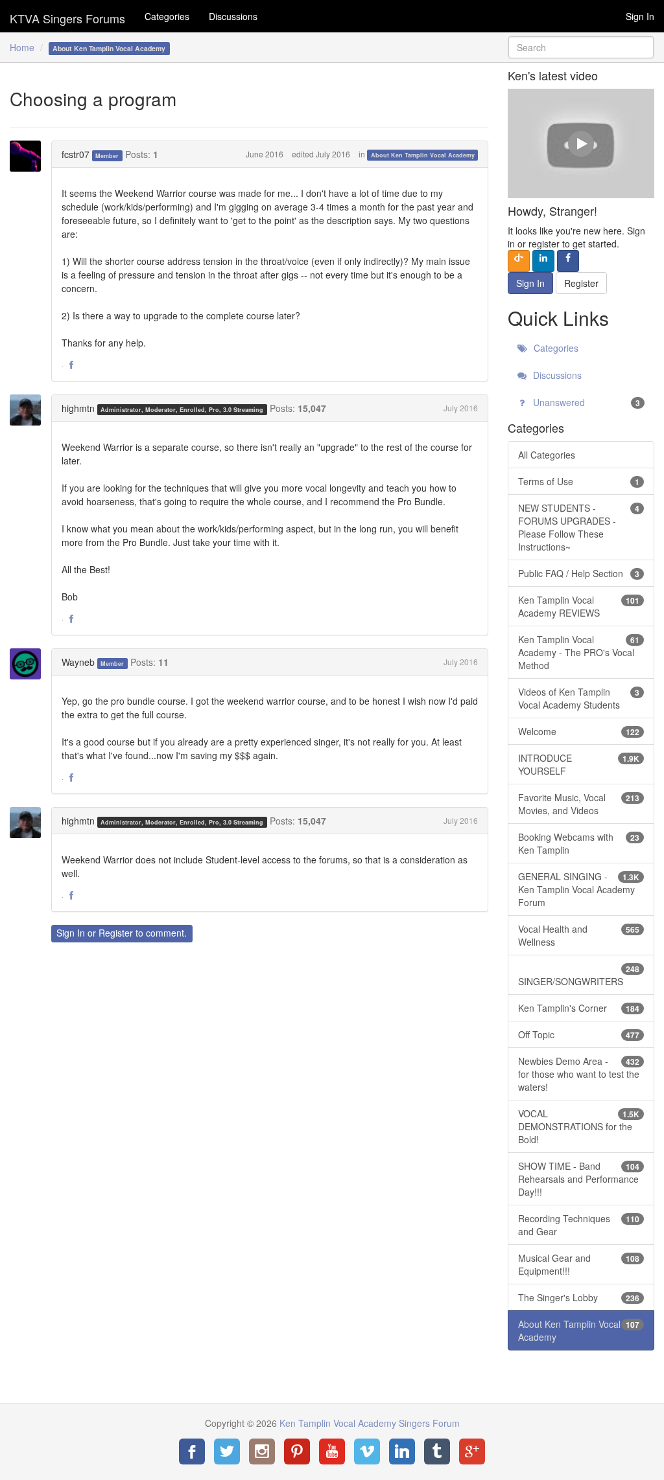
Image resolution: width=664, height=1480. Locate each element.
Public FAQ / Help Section (578, 573)
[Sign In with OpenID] (519, 261)
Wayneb (78, 661)
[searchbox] (581, 47)
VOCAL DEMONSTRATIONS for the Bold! (578, 1126)
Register (116, 932)
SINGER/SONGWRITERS (578, 975)
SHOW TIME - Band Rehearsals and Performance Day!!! (578, 1178)
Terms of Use (578, 481)
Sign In (640, 16)
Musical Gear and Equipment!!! (578, 1264)
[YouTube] (332, 1451)
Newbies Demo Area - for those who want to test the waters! (578, 1073)
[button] (71, 365)
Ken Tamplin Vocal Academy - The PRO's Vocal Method (578, 652)
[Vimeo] (367, 1451)
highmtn (78, 408)
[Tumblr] (437, 1451)
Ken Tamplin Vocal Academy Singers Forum (67, 16)
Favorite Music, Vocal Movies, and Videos (578, 804)
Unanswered (585, 402)
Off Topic (578, 1034)
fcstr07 (75, 154)
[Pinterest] (297, 1451)
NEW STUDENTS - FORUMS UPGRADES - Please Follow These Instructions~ (578, 527)
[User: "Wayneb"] (29, 663)
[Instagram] (262, 1451)
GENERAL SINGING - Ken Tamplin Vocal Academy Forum (578, 889)
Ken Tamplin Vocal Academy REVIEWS (578, 606)
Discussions (233, 16)
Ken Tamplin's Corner (578, 1007)
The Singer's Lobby (578, 1297)
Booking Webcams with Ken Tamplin (578, 843)
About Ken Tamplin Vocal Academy (423, 155)
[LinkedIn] (402, 1451)
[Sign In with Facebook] (568, 261)
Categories (167, 16)
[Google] (472, 1451)
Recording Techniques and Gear (578, 1225)
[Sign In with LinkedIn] (543, 261)
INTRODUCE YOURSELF (578, 764)
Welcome (578, 731)
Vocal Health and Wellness (578, 935)
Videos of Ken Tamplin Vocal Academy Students (578, 698)
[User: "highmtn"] (29, 410)
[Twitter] (227, 1451)
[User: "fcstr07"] (29, 156)
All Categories (546, 454)
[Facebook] (192, 1451)
